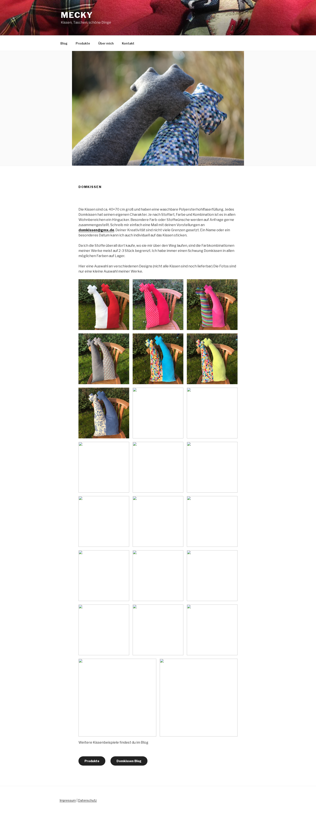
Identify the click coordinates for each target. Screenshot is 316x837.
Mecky (77, 15)
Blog (63, 43)
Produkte (83, 43)
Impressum (68, 800)
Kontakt (128, 43)
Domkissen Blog (129, 761)
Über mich (106, 43)
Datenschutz (87, 800)
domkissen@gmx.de (96, 230)
